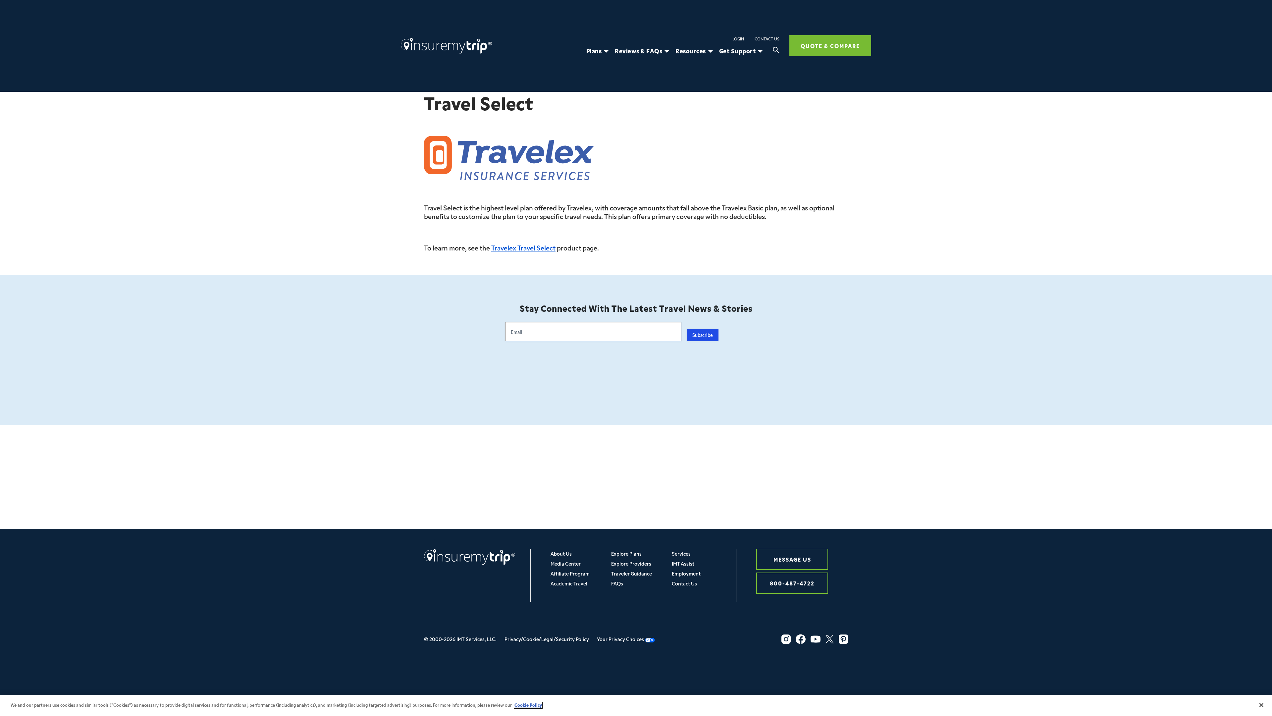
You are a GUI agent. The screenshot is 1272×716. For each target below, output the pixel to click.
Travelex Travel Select (523, 247)
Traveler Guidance (631, 573)
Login (738, 38)
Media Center (566, 563)
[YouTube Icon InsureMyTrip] (816, 639)
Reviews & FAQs (638, 51)
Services (681, 553)
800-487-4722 (792, 583)
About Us (561, 553)
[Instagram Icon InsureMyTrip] (786, 639)
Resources (690, 51)
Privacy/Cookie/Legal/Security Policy (546, 638)
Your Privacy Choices (621, 638)
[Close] (1261, 705)
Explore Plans (626, 553)
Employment (686, 573)
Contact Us (767, 38)
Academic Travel (569, 583)
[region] (636, 705)
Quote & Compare (830, 45)
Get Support (737, 51)
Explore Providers (631, 563)
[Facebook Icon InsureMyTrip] (801, 639)
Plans (594, 51)
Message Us (792, 559)
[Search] (776, 51)
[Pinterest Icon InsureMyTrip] (843, 639)
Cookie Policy (528, 705)
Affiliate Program (570, 573)
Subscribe (702, 335)
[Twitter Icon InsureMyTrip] (829, 639)
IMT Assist (683, 563)
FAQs (617, 583)
